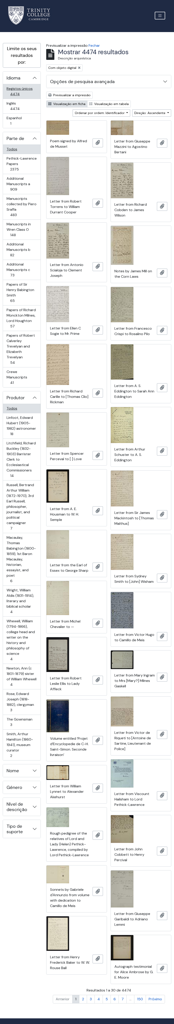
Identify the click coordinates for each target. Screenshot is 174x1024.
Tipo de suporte (15, 829)
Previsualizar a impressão (71, 95)
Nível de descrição (17, 806)
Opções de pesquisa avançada (82, 81)
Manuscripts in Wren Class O (19, 229)
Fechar (94, 45)
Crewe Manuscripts (18, 377)
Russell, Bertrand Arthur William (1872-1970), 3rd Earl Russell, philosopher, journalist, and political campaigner (20, 506)
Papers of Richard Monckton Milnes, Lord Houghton (21, 318)
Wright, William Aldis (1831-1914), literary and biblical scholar (20, 601)
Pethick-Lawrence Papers (21, 164)
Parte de (15, 138)
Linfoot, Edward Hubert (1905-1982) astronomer (21, 425)
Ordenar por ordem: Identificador (100, 113)
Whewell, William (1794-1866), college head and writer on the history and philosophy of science (20, 639)
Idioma (13, 78)
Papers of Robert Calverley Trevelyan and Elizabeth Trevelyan (20, 349)
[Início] (32, 15)
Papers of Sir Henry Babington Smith (20, 292)
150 (140, 999)
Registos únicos (21, 91)
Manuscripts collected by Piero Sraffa (21, 206)
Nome (13, 771)
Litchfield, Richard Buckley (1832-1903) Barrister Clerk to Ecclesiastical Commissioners (21, 459)
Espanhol (17, 120)
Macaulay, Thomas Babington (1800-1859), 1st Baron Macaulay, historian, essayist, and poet (21, 559)
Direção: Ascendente (150, 113)
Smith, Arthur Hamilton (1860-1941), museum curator (19, 744)
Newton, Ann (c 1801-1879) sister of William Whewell (21, 676)
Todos (12, 149)
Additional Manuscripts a (20, 184)
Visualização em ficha (68, 104)
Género (14, 787)
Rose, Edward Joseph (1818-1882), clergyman (20, 701)
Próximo (155, 999)
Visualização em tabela (111, 104)
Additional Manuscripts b (18, 249)
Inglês (21, 106)
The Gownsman (19, 722)
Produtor (16, 398)
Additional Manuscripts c (18, 270)
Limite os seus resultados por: (22, 55)
